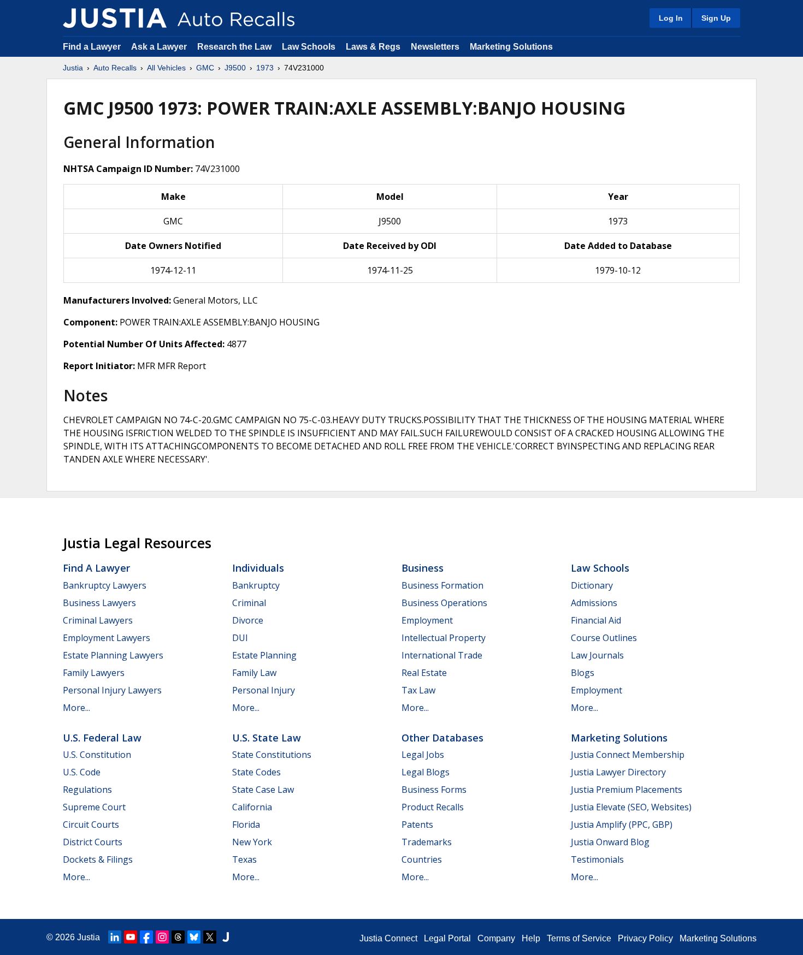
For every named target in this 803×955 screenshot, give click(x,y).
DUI (240, 638)
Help (531, 938)
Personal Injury (263, 690)
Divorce (247, 620)
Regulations (87, 790)
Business (423, 567)
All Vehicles (166, 67)
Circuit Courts (91, 824)
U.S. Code (82, 772)
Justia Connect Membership (627, 755)
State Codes (256, 772)
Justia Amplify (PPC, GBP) (621, 824)
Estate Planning (264, 655)
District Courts (92, 842)
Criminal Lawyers (98, 620)
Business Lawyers (99, 603)
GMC (205, 67)
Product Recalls (433, 807)
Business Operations (444, 603)
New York (252, 842)
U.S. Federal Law (102, 737)
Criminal (249, 603)
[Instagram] (162, 937)
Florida (246, 824)
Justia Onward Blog (610, 842)
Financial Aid (596, 620)
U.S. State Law (266, 737)
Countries (422, 859)
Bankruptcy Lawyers (104, 585)
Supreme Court (94, 807)
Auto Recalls (115, 67)
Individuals (258, 567)
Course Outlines (604, 638)
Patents (417, 824)
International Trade (442, 655)
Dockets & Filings (98, 859)
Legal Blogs (426, 772)
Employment (427, 620)
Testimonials (597, 859)
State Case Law (263, 790)
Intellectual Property (444, 638)
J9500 (235, 67)
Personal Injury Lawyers (112, 690)
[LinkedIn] (114, 937)
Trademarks (427, 842)
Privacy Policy (645, 938)
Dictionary (592, 585)
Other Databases (442, 737)
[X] (209, 937)
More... (76, 708)
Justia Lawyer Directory (618, 772)
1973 (265, 67)
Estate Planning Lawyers (113, 655)
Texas (244, 859)
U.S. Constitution (97, 755)
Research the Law (234, 46)
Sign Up (716, 18)
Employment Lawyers (106, 638)
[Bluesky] (193, 937)
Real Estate (424, 673)
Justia (73, 67)
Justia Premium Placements (626, 790)
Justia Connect (388, 938)
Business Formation (442, 585)
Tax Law (418, 690)
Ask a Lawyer (160, 46)
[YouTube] (130, 937)
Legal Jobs (423, 755)
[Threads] (178, 937)
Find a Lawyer (92, 46)
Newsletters (435, 46)
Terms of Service (579, 938)
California (252, 807)
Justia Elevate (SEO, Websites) (631, 807)
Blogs (582, 673)
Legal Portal (447, 938)
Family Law (254, 673)
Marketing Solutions (511, 46)
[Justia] (115, 18)
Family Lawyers (94, 673)
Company (496, 938)
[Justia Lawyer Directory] (225, 937)
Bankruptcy (256, 585)
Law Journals (597, 655)
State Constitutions (271, 755)
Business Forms (434, 790)
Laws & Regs (373, 46)
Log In (671, 18)
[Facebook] (146, 937)
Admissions (594, 603)
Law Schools (308, 46)
